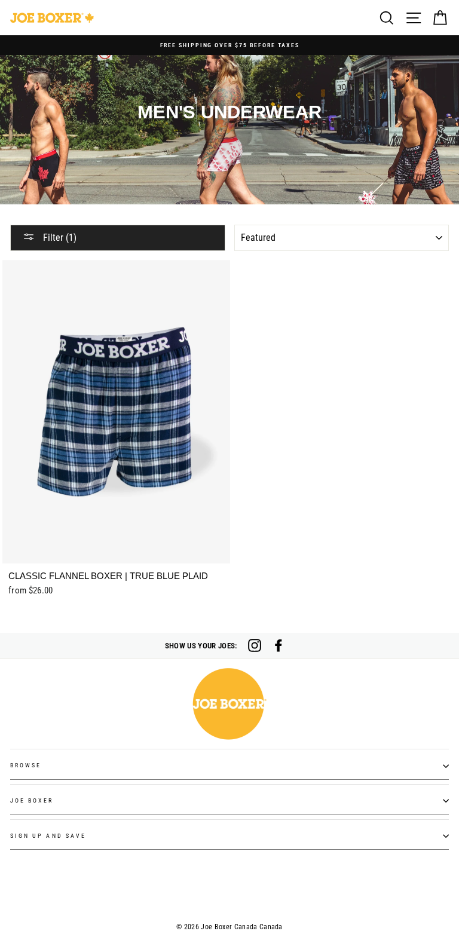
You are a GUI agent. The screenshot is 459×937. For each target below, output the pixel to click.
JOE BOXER (32, 800)
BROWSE (25, 765)
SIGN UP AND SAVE (48, 835)
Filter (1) (58, 237)
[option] (229, 45)
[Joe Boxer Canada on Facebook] (278, 645)
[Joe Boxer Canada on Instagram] (254, 645)
